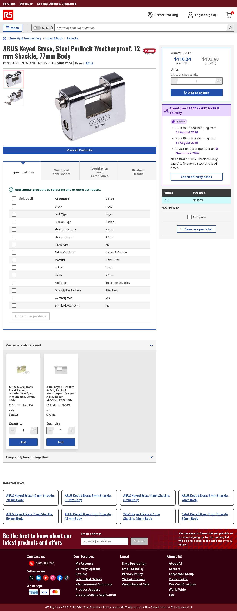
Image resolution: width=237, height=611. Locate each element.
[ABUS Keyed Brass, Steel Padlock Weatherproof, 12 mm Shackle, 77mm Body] (90, 107)
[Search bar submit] (230, 27)
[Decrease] (174, 81)
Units (174, 70)
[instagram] (53, 578)
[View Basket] (229, 14)
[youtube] (46, 578)
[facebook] (60, 578)
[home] (4, 38)
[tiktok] (67, 578)
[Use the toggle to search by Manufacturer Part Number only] (51, 27)
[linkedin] (38, 578)
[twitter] (31, 578)
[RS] (8, 15)
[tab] (22, 170)
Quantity (15, 424)
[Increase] (218, 81)
